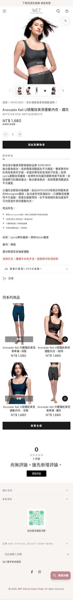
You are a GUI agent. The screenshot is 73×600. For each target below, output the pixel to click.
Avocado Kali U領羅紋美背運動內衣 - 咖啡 (54, 349)
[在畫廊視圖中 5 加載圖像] (53, 91)
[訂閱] (68, 554)
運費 (13, 124)
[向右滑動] (63, 91)
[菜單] (4, 11)
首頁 (5, 102)
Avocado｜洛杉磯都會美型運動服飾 (33, 102)
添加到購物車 (36, 144)
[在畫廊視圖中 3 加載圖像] (36, 91)
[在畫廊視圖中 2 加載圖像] (28, 91)
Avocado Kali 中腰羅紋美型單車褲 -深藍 (19, 349)
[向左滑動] (10, 91)
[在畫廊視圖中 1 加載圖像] (19, 91)
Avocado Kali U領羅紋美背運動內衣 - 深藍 (19, 408)
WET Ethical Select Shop (31, 589)
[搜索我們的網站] (58, 11)
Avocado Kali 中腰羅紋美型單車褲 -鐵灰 (54, 408)
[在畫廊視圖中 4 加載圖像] (45, 91)
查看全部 (36, 425)
